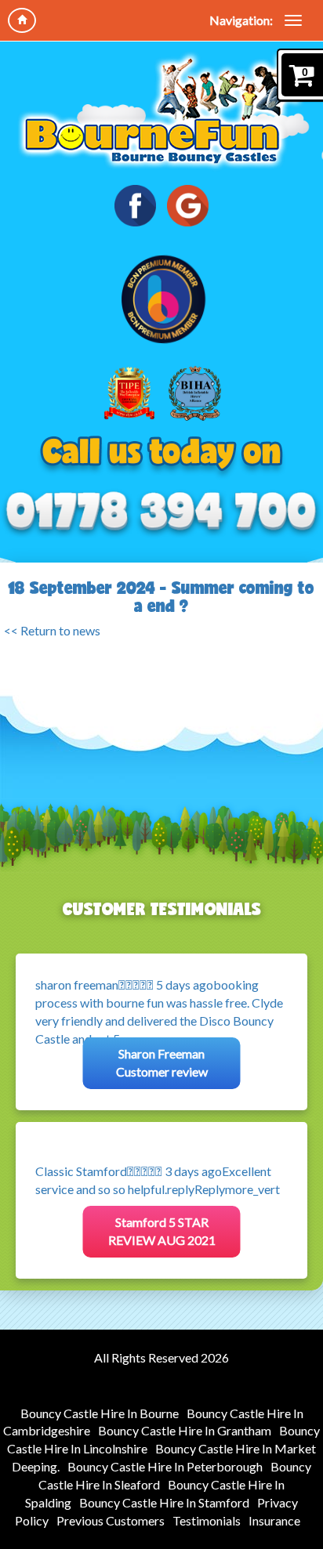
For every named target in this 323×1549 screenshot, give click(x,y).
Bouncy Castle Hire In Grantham (184, 1430)
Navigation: (241, 20)
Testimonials (206, 1520)
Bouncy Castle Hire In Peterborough (165, 1466)
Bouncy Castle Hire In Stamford (164, 1502)
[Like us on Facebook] (135, 205)
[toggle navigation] (293, 20)
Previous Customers (110, 1520)
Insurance (274, 1520)
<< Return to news (52, 630)
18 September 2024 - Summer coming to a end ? (161, 596)
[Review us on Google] (188, 205)
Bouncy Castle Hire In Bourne (99, 1413)
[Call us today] (161, 512)
